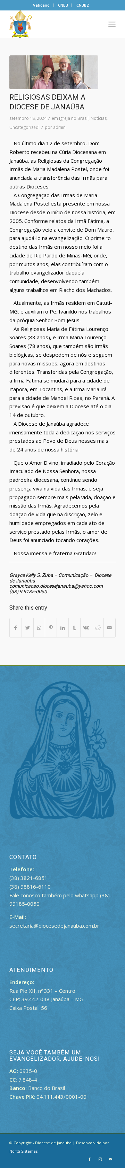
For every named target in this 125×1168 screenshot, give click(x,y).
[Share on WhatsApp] (39, 627)
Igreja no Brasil (74, 118)
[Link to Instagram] (100, 1159)
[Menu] (112, 24)
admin (59, 127)
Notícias (99, 118)
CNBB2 (82, 5)
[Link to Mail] (110, 1159)
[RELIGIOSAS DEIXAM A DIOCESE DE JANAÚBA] (53, 72)
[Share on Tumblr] (74, 627)
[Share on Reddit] (97, 627)
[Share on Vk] (86, 627)
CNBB (63, 5)
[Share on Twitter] (27, 627)
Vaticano (41, 5)
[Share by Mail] (109, 627)
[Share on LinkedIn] (62, 627)
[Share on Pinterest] (51, 627)
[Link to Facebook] (89, 1159)
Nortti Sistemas (23, 1151)
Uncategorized (24, 127)
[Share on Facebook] (16, 627)
